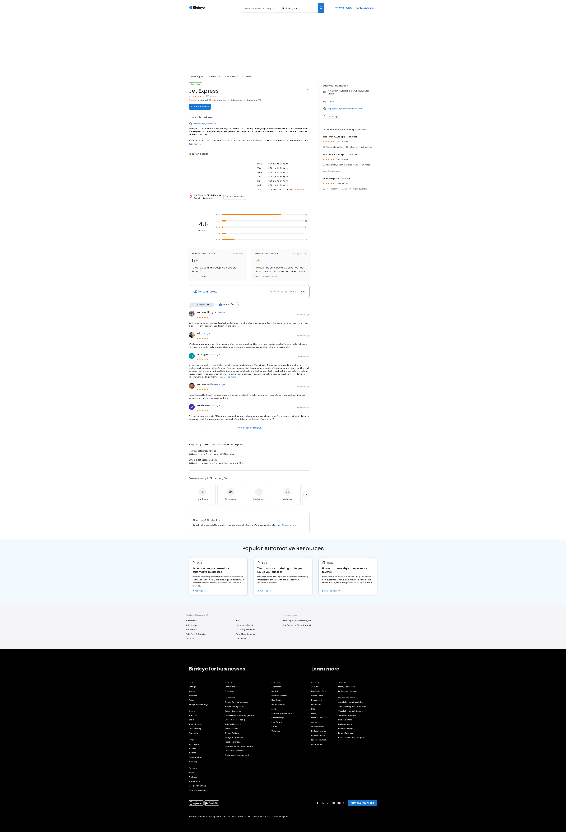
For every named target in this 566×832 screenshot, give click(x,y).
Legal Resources (318, 740)
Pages (191, 700)
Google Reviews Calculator (350, 702)
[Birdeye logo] (197, 8)
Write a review (343, 7)
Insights (192, 753)
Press (313, 713)
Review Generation (233, 711)
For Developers (345, 724)
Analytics (193, 777)
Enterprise (229, 691)
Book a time (316, 700)
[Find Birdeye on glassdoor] (344, 803)
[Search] (321, 8)
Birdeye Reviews (318, 731)
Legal (274, 709)
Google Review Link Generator (351, 711)
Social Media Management (237, 755)
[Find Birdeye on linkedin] (328, 803)
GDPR (234, 816)
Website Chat (231, 728)
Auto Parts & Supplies (196, 634)
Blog (313, 709)
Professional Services (347, 691)
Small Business (232, 687)
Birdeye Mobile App (197, 790)
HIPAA (240, 816)
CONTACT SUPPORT (362, 802)
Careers (315, 722)
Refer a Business (345, 733)
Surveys (192, 748)
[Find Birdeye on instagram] (333, 803)
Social (191, 720)
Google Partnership (197, 786)
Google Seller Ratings (198, 704)
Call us (331, 101)
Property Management (282, 713)
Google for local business (236, 702)
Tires (238, 620)
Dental (275, 691)
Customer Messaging (235, 720)
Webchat (193, 715)
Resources (316, 704)
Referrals (193, 695)
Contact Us (316, 744)
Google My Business (234, 737)
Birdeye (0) (228, 304)
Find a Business (345, 720)
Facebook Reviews (233, 742)
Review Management (234, 706)
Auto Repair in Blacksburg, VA (297, 620)
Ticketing (193, 761)
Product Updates (319, 717)
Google (335, 117)
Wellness (276, 731)
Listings (192, 687)
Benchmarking (195, 757)
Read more (194, 144)
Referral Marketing (233, 724)
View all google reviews (249, 427)
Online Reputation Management (240, 715)
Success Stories (318, 726)
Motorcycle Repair (245, 625)
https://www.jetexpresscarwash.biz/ (345, 108)
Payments (193, 733)
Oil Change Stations (245, 629)
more (301, 271)
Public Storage (278, 717)
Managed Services (346, 687)
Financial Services (279, 695)
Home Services (278, 704)
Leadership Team (319, 691)
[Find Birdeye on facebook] (317, 803)
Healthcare (277, 700)
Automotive (214, 76)
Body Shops (191, 629)
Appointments (195, 724)
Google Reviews (232, 733)
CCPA (247, 816)
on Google (221, 312)
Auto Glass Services (245, 634)
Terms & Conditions (198, 816)
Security (226, 816)
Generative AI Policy (261, 816)
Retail (274, 726)
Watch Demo (317, 695)
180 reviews (211, 96)
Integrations (194, 781)
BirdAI (191, 772)
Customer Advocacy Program (351, 737)
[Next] (306, 494)
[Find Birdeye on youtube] (339, 803)
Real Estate (277, 722)
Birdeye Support (345, 728)
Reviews (192, 691)
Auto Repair (191, 625)
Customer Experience (235, 750)
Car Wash (230, 76)
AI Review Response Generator (352, 706)
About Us (315, 687)
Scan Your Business (347, 715)
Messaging (194, 744)
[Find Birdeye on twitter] (323, 803)
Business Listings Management (239, 746)
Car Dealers (241, 638)
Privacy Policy (215, 816)
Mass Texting (195, 728)
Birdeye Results (318, 735)
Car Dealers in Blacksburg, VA (297, 625)
